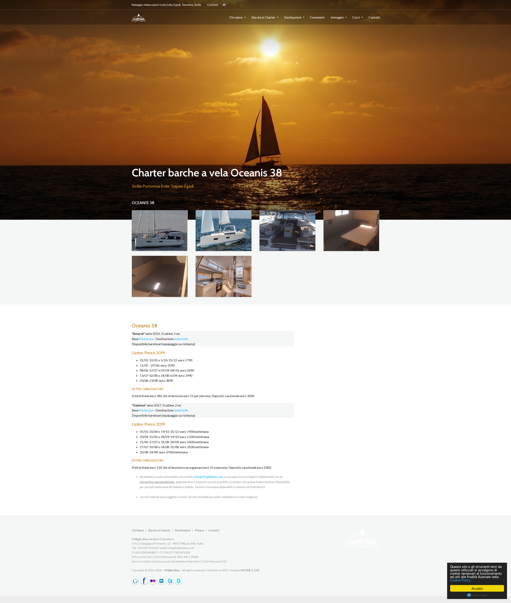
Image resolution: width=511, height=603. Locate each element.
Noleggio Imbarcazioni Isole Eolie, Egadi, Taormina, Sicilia (166, 4)
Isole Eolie (181, 339)
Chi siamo (236, 17)
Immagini (337, 17)
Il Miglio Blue (172, 570)
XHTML (246, 570)
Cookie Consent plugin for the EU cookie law (477, 595)
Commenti (317, 17)
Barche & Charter (263, 17)
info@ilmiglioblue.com (209, 476)
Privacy (199, 530)
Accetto (477, 588)
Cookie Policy (460, 579)
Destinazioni (292, 17)
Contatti (212, 4)
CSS (256, 570)
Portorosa (146, 339)
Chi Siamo (138, 530)
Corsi (356, 17)
